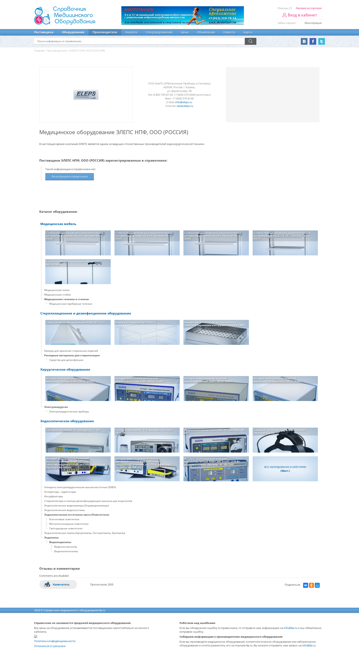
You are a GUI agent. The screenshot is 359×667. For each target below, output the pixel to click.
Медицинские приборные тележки (70, 303)
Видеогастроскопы (65, 546)
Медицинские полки (57, 290)
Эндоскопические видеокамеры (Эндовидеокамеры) (76, 505)
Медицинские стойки (57, 294)
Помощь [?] (285, 8)
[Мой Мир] (317, 585)
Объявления (206, 32)
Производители (105, 32)
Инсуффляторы (53, 496)
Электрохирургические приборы (69, 411)
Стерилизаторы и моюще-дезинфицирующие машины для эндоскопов (88, 500)
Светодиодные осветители (65, 528)
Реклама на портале (309, 8)
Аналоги (131, 32)
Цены (185, 32)
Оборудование (73, 32)
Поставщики (44, 32)
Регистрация (313, 23)
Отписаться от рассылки (49, 646)
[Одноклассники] (311, 585)
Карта (247, 32)
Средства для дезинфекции (66, 359)
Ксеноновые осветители (64, 519)
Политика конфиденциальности (54, 641)
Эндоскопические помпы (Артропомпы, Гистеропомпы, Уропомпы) (84, 533)
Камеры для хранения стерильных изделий (71, 350)
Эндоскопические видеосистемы (64, 510)
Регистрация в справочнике (70, 176)
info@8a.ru (290, 628)
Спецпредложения (159, 32)
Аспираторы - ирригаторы (60, 491)
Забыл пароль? (287, 23)
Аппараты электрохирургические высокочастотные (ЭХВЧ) (80, 487)
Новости (229, 32)
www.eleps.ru (185, 106)
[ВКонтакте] (305, 585)
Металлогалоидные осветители (69, 523)
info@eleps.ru (183, 102)
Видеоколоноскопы (66, 551)
